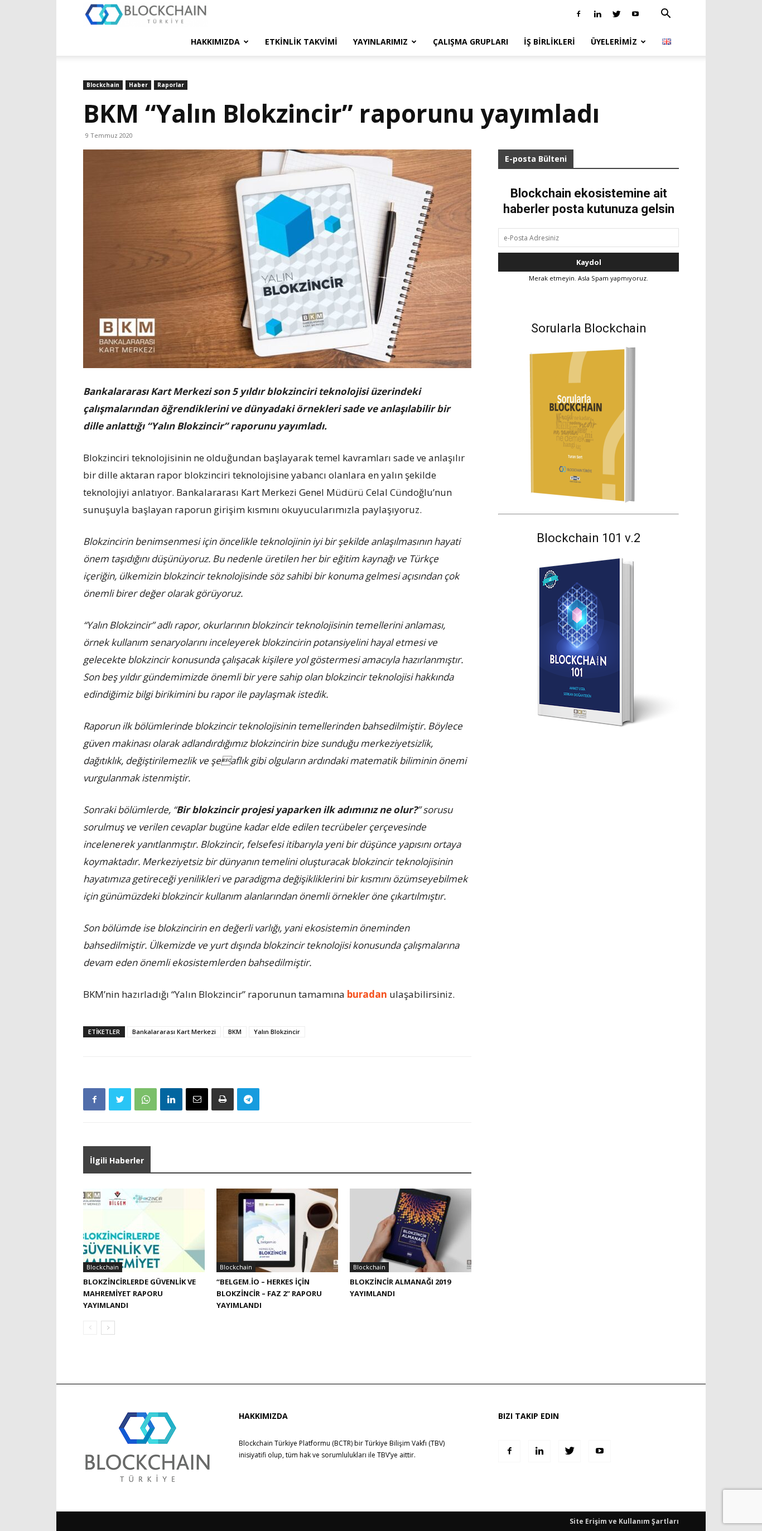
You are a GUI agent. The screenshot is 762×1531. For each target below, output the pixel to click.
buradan (367, 994)
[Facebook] (578, 14)
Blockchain (102, 85)
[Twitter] (616, 14)
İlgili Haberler (117, 1160)
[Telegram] (248, 1099)
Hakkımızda (215, 41)
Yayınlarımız (380, 41)
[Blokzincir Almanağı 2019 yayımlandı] (410, 1230)
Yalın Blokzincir (277, 1031)
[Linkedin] (597, 14)
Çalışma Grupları (470, 41)
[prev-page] (90, 1328)
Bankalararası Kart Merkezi (174, 1031)
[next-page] (108, 1328)
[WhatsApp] (145, 1099)
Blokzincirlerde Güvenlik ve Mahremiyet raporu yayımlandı (139, 1293)
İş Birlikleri (549, 41)
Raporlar (170, 85)
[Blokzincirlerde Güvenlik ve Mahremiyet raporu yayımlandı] (144, 1230)
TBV (383, 1455)
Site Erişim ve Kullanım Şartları (624, 1521)
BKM (235, 1031)
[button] (665, 14)
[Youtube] (635, 14)
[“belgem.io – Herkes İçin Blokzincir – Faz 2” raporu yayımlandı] (277, 1230)
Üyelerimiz (614, 41)
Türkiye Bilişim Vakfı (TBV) (405, 1443)
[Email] (197, 1099)
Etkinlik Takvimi (301, 41)
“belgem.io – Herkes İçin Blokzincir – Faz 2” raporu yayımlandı (269, 1293)
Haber (138, 85)
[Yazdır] (222, 1099)
